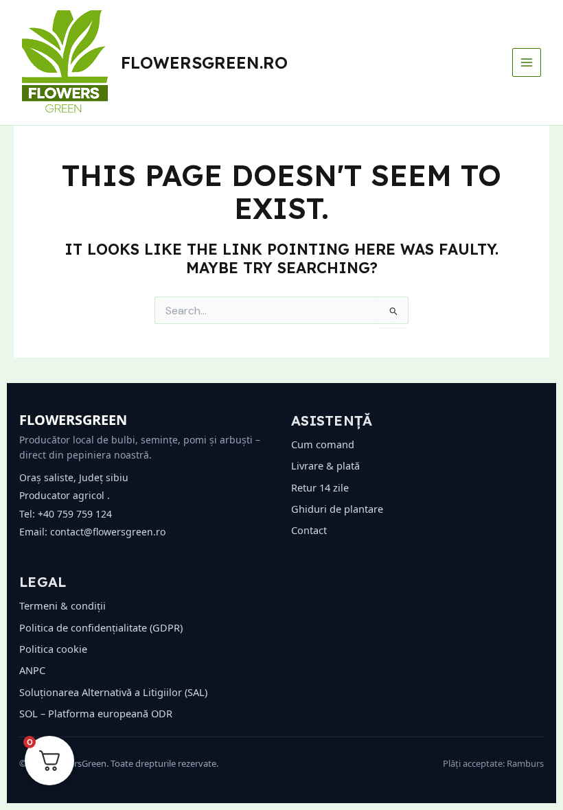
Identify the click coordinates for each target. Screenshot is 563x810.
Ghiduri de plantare (337, 509)
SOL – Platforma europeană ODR (95, 713)
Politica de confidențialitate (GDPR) (101, 627)
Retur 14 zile (320, 487)
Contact (309, 530)
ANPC (32, 670)
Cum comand (322, 444)
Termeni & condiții (62, 605)
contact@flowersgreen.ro (107, 531)
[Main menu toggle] (526, 62)
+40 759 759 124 (75, 513)
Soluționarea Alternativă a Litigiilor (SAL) (113, 692)
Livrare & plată (325, 465)
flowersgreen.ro (204, 62)
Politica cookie (53, 649)
